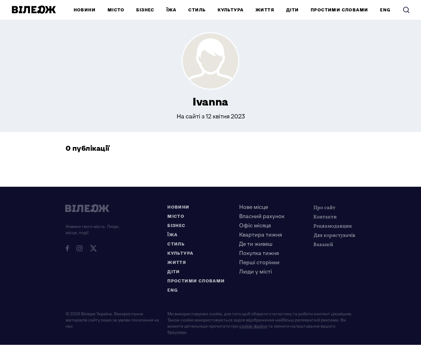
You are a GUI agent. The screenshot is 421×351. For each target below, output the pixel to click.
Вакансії (323, 244)
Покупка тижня (259, 253)
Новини (85, 10)
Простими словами (339, 10)
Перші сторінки (259, 262)
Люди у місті (255, 272)
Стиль (197, 10)
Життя (264, 10)
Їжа (171, 10)
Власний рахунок (261, 216)
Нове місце (253, 207)
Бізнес (145, 10)
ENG (385, 10)
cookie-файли (253, 326)
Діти (292, 10)
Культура (230, 10)
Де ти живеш (255, 244)
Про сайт (324, 207)
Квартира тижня (260, 235)
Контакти (325, 216)
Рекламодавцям (332, 225)
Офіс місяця (255, 225)
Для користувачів (334, 235)
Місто (116, 10)
